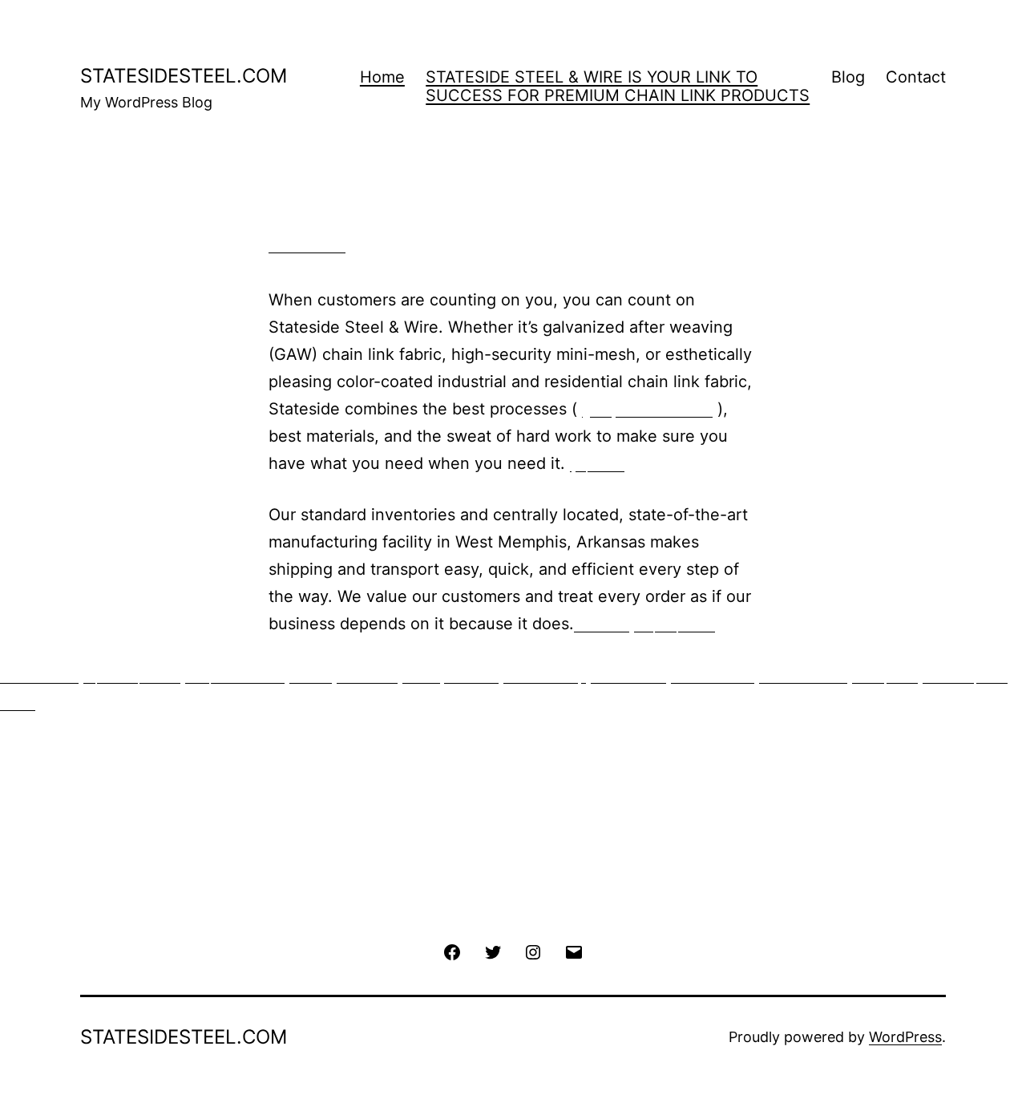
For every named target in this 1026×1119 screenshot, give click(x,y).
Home (382, 77)
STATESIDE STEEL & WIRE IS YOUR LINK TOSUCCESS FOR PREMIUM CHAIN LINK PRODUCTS (618, 86)
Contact (916, 77)
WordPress (905, 1036)
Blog (848, 77)
